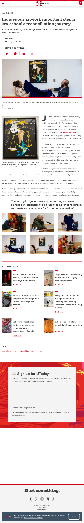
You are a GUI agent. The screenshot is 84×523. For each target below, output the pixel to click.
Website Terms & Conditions (33, 518)
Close (74, 517)
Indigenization (19, 351)
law (27, 351)
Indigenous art (36, 351)
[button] (8, 53)
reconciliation (7, 351)
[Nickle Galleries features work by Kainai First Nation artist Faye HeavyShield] (6, 278)
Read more (17, 284)
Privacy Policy (42, 507)
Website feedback (42, 509)
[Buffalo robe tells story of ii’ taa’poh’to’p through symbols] (48, 325)
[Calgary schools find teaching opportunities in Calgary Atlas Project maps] (48, 278)
